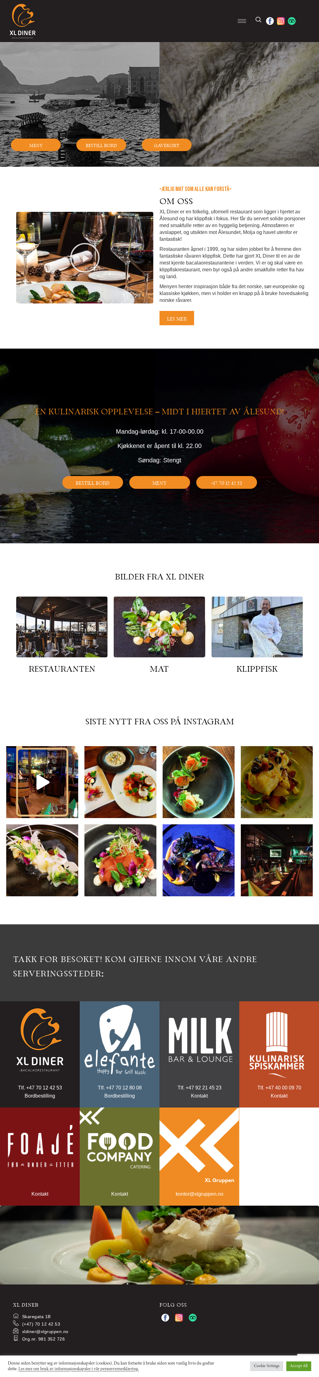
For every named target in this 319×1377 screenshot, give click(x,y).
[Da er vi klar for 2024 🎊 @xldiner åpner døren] (277, 860)
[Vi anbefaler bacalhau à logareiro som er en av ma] (277, 782)
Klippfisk (257, 667)
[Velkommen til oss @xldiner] (42, 782)
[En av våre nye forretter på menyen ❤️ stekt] (199, 782)
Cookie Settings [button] (266, 1366)
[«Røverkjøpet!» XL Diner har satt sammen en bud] (120, 782)
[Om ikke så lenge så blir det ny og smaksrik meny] (42, 860)
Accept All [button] (298, 1366)
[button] (36, 145)
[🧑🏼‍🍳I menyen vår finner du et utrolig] (120, 860)
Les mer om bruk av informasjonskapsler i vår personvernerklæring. (78, 1369)
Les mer (177, 318)
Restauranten (62, 667)
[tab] (234, 319)
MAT (159, 667)
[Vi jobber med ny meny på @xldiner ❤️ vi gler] (199, 860)
